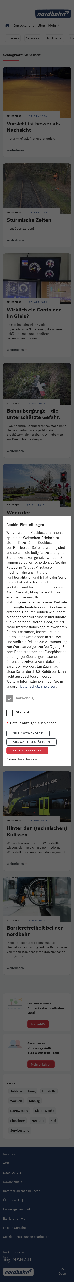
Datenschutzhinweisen (38, 686)
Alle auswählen (27, 750)
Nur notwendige (28, 733)
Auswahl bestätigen (31, 742)
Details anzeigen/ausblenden (33, 723)
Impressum (34, 759)
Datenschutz (15, 759)
